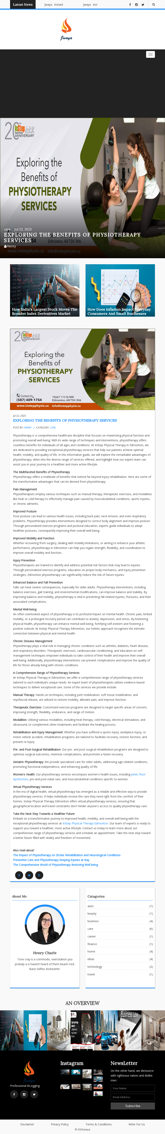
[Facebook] (19, 875)
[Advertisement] (82, 87)
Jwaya (42, 4)
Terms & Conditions (99, 1124)
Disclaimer (27, 1124)
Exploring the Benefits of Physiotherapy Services (65, 420)
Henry (28, 427)
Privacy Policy (60, 1124)
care (7, 229)
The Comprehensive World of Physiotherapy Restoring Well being (55, 865)
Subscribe (132, 1106)
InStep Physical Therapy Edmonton (85, 823)
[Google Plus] (39, 875)
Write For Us (137, 1124)
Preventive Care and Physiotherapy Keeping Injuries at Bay (51, 860)
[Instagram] (24, 1094)
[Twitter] (29, 875)
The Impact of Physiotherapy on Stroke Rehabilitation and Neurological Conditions (67, 855)
